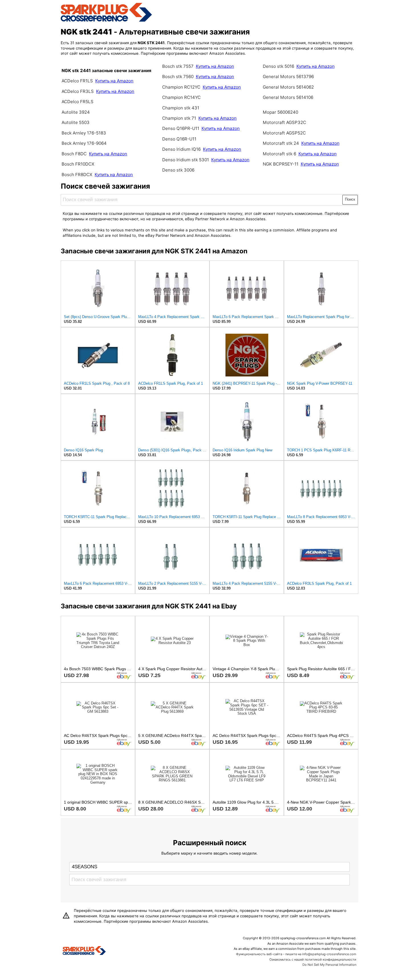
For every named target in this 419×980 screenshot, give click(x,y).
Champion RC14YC (181, 97)
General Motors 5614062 (288, 87)
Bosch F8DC (75, 153)
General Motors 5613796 (288, 76)
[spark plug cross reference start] (106, 21)
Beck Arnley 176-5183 (84, 133)
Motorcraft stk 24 (281, 143)
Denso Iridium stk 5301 (185, 159)
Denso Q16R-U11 (179, 139)
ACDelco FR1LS (78, 80)
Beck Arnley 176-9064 (84, 143)
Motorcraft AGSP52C (284, 133)
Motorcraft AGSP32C (284, 122)
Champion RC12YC (181, 87)
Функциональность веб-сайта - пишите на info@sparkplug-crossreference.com (296, 954)
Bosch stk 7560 (178, 76)
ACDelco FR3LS (78, 91)
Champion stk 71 (179, 118)
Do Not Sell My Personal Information (329, 965)
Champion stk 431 (180, 108)
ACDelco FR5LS (77, 101)
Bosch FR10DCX (78, 164)
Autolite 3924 (76, 112)
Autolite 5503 (76, 122)
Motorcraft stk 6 (279, 153)
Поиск (350, 199)
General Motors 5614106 (288, 97)
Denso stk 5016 (278, 66)
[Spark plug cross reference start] (84, 951)
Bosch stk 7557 (178, 66)
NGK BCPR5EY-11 (280, 164)
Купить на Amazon (114, 80)
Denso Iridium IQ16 (181, 149)
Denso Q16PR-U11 (180, 128)
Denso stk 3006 (178, 170)
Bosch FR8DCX (77, 174)
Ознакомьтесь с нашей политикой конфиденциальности (312, 959)
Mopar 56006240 (280, 112)
